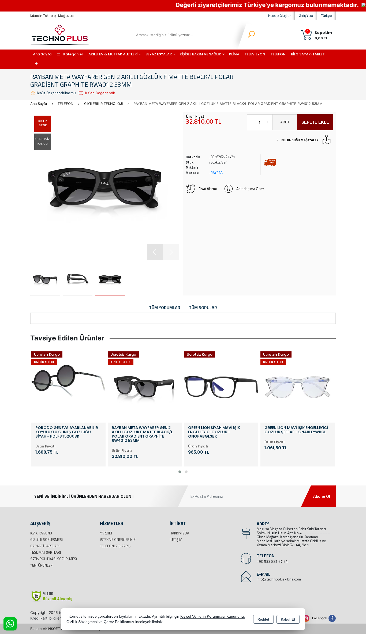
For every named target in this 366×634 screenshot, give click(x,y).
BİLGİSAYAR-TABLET (308, 54)
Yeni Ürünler (41, 565)
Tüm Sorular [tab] (203, 307)
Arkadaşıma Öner (250, 188)
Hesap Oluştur (279, 15)
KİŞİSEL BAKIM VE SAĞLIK (200, 54)
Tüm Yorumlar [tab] (164, 307)
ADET (284, 122)
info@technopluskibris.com (279, 579)
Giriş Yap (306, 15)
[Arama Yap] (248, 34)
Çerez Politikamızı (119, 622)
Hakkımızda (179, 533)
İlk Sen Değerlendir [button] (99, 93)
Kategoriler (72, 54)
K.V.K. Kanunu (41, 533)
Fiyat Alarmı (208, 188)
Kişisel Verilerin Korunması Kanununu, (212, 616)
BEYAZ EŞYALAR (158, 54)
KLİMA (234, 54)
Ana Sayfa (42, 54)
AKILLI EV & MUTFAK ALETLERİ (112, 54)
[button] (155, 252)
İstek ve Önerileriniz (118, 539)
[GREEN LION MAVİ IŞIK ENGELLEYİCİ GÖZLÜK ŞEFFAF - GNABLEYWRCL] (245, 385)
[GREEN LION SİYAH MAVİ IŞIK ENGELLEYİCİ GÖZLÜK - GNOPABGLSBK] (169, 385)
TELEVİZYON (255, 54)
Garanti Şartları (44, 546)
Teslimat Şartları (45, 552)
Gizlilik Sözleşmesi (46, 539)
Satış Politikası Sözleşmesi (53, 558)
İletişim (176, 539)
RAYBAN (217, 172)
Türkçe (326, 15)
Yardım (106, 533)
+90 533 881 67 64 (272, 561)
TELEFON (278, 54)
